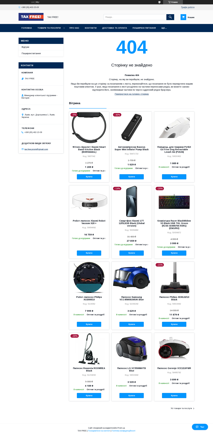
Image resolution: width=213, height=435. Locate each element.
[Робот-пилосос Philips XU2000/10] (89, 277)
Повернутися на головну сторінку (132, 94)
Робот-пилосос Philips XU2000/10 (89, 298)
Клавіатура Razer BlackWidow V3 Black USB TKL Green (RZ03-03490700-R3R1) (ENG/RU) (174, 224)
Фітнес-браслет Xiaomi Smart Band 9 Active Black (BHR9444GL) (89, 149)
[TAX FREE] (31, 20)
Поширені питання (144, 28)
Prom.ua (121, 428)
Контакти (91, 28)
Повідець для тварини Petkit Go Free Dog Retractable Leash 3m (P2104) (174, 149)
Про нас (74, 28)
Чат (202, 427)
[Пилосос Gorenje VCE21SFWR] (174, 348)
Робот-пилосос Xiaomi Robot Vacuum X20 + (89, 222)
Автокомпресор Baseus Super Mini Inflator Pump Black (132, 148)
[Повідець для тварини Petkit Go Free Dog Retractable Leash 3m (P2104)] (174, 127)
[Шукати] (170, 17)
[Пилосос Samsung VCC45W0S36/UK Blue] (132, 277)
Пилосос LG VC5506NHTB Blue (131, 369)
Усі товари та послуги (181, 408)
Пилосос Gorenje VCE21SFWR (174, 368)
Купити (89, 177)
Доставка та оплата (114, 28)
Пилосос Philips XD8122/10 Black (174, 298)
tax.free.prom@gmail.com (36, 149)
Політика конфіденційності (123, 431)
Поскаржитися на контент (99, 431)
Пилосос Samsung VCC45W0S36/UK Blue (132, 298)
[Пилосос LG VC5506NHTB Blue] (132, 348)
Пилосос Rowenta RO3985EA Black (89, 369)
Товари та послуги (49, 28)
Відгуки (25, 47)
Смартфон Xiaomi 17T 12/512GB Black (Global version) (132, 223)
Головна (26, 28)
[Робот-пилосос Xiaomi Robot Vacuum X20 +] (89, 201)
